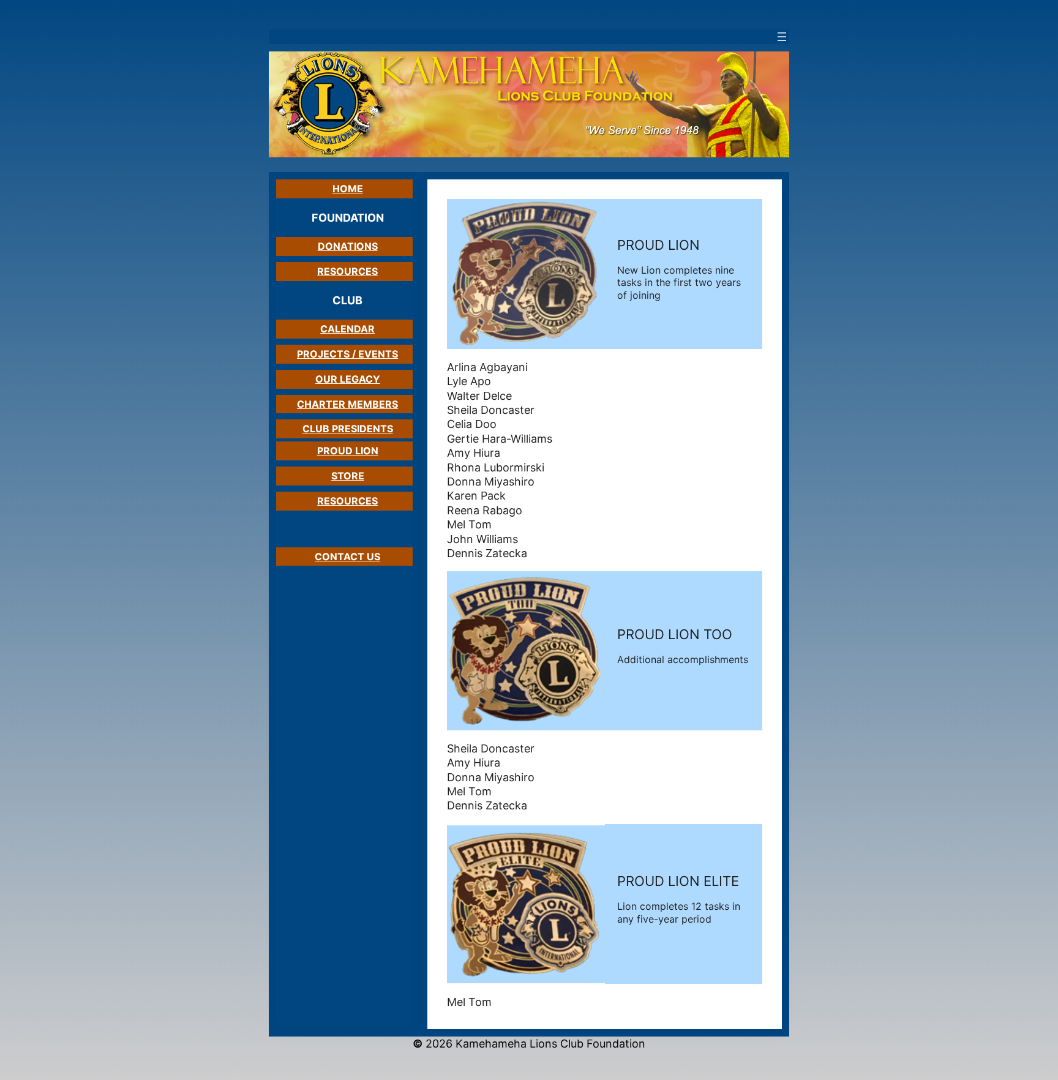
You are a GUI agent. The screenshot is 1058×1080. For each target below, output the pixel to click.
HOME (347, 188)
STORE (347, 476)
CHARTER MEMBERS (347, 404)
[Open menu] (782, 36)
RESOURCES (347, 271)
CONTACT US (347, 556)
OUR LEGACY (347, 379)
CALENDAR (347, 329)
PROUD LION (347, 450)
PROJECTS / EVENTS (347, 354)
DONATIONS (348, 246)
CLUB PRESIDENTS (347, 428)
